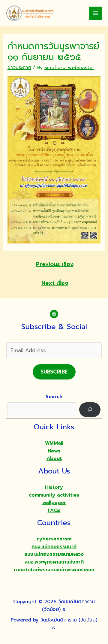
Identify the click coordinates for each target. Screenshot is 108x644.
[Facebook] (54, 314)
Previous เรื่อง (55, 264)
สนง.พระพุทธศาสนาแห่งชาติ (54, 562)
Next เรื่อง (54, 283)
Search (54, 396)
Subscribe (54, 372)
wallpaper (54, 502)
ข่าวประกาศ (19, 67)
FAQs (54, 510)
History (54, 487)
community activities (54, 495)
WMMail (54, 443)
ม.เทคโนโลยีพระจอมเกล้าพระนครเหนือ (54, 569)
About (54, 458)
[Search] (89, 409)
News (54, 451)
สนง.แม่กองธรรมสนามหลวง (54, 554)
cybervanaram (54, 539)
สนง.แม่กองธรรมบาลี (54, 546)
